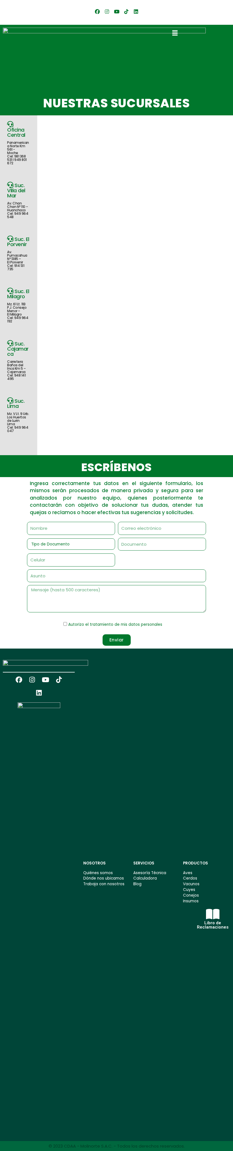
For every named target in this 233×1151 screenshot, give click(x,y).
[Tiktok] (126, 11)
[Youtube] (116, 11)
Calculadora (145, 878)
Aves (187, 873)
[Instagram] (107, 11)
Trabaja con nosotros (103, 884)
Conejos (191, 895)
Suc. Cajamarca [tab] (18, 360)
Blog (137, 884)
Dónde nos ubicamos (103, 878)
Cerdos (190, 878)
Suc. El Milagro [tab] (18, 306)
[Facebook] (97, 11)
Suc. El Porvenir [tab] (18, 253)
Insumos (191, 901)
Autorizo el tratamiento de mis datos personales (115, 624)
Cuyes (189, 889)
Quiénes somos (98, 873)
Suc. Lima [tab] (18, 415)
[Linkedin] (136, 11)
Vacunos (191, 884)
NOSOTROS (94, 863)
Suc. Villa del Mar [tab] (17, 200)
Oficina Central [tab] (18, 145)
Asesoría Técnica (149, 873)
